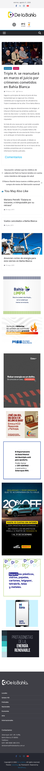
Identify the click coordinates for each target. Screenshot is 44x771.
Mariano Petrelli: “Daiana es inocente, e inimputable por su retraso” (19, 202)
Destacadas (8, 68)
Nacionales (6, 707)
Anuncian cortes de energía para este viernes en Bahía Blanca (20, 259)
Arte (3, 716)
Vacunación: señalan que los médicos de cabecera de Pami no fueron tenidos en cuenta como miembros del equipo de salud (23, 173)
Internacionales (7, 720)
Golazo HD (5, 698)
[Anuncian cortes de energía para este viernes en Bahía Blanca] (22, 234)
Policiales (5, 702)
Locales (16, 68)
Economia (5, 711)
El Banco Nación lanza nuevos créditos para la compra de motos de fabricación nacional (21, 183)
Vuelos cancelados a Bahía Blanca (20, 221)
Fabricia (20, 91)
